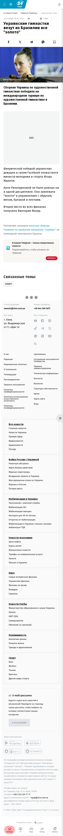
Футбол (12, 666)
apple (34, 743)
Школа (12, 612)
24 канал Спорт (11, 13)
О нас (6, 354)
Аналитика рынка (17, 639)
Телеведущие (10, 375)
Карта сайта (39, 399)
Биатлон (13, 674)
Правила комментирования (42, 367)
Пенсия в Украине (18, 562)
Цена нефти (15, 541)
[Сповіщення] (59, 4)
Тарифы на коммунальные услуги (26, 554)
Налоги (12, 558)
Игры (36, 404)
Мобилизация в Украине (23, 498)
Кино (12, 572)
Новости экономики (20, 537)
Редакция (8, 359)
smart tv (13, 751)
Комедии (13, 589)
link (35, 320)
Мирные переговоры (19, 472)
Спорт (12, 657)
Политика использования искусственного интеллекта (16, 399)
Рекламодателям (12, 380)
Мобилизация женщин (20, 511)
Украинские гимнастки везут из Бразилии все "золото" (49, 13)
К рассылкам (19, 723)
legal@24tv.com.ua (39, 797)
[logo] (20, 4)
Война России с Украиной (24, 459)
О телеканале (10, 370)
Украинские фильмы (19, 581)
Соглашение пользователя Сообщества (46, 360)
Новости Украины (29, 13)
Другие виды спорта (19, 678)
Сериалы (13, 593)
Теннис (12, 670)
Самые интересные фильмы (23, 577)
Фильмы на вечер (18, 585)
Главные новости (17, 428)
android (13, 743)
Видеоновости (16, 440)
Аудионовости (16, 445)
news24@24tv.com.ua (14, 308)
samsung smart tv (34, 751)
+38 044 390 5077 (42, 308)
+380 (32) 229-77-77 (21, 794)
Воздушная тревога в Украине (24, 476)
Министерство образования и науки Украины (32, 608)
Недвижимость (17, 635)
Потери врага (15, 488)
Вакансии (38, 384)
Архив (36, 394)
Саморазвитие (16, 620)
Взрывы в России (17, 484)
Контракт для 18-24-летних (22, 515)
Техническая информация (46, 374)
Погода (12, 449)
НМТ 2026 (13, 616)
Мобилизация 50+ (17, 507)
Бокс (11, 661)
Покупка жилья (16, 643)
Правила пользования (14, 385)
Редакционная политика (15, 364)
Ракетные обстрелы (19, 463)
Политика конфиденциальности (14, 391)
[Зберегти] (54, 42)
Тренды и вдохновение (20, 647)
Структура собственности (45, 389)
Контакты (38, 379)
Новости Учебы (18, 604)
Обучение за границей (20, 624)
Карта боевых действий (21, 467)
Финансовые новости (19, 550)
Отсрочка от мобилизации (22, 519)
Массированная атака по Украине (26, 480)
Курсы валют (15, 546)
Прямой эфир (15, 436)
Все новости (16, 424)
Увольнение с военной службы (24, 503)
